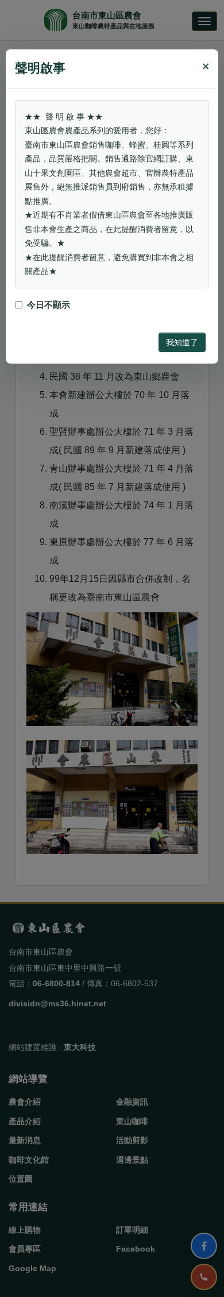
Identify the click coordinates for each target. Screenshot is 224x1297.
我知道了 (182, 342)
